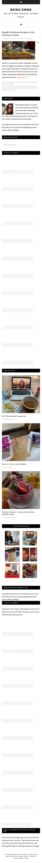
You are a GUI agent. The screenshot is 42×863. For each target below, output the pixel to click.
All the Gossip (19, 82)
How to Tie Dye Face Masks (14, 464)
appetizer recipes (21, 86)
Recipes (5, 84)
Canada (28, 82)
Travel (10, 84)
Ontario (34, 82)
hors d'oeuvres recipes (29, 88)
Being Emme (21, 9)
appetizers (33, 86)
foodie (4, 88)
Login (26, 858)
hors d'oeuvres (13, 88)
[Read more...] (22, 77)
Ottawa (12, 90)
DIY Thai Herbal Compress (14, 416)
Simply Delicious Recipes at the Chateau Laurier (18, 33)
